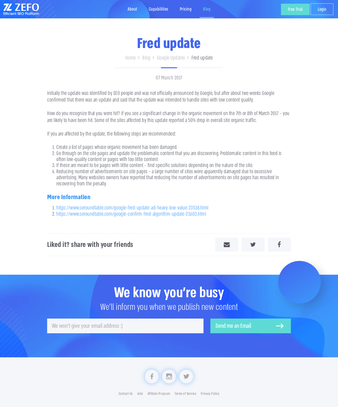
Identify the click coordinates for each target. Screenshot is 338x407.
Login (322, 9)
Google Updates (171, 57)
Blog (206, 9)
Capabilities (158, 9)
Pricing (186, 9)
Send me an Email (233, 326)
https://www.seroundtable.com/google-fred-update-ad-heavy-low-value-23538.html (132, 207)
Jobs (140, 393)
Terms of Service (185, 393)
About (132, 9)
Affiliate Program (159, 393)
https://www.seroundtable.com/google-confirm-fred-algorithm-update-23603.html (131, 214)
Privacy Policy (210, 393)
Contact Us (126, 393)
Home (130, 57)
